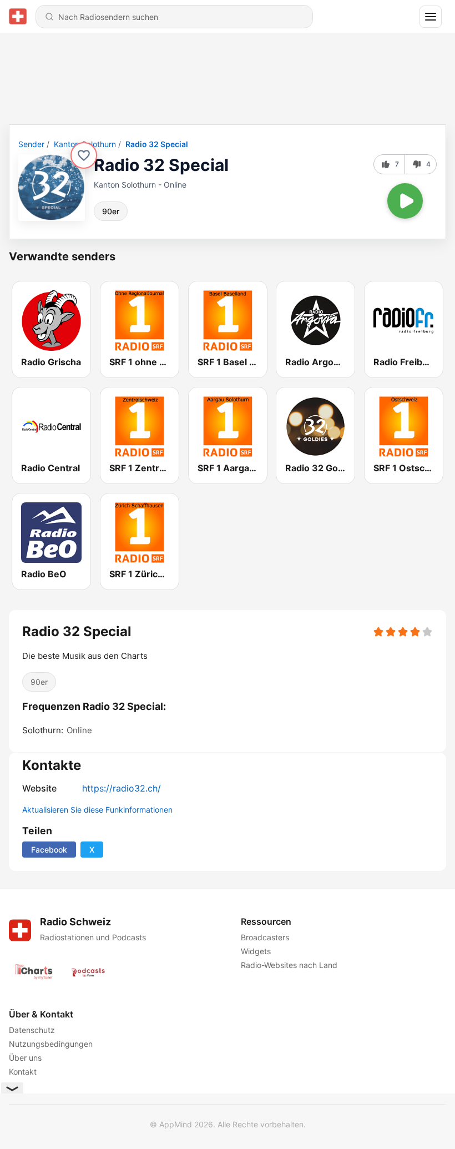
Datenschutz (32, 1030)
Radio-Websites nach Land (289, 965)
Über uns (25, 1057)
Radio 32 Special (156, 144)
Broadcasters (265, 937)
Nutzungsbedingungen (51, 1044)
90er (110, 211)
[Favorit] (83, 155)
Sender (31, 144)
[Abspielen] (405, 201)
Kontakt (23, 1071)
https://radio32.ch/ (121, 788)
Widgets (256, 951)
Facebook (49, 849)
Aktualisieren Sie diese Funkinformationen (97, 809)
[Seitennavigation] (430, 17)
